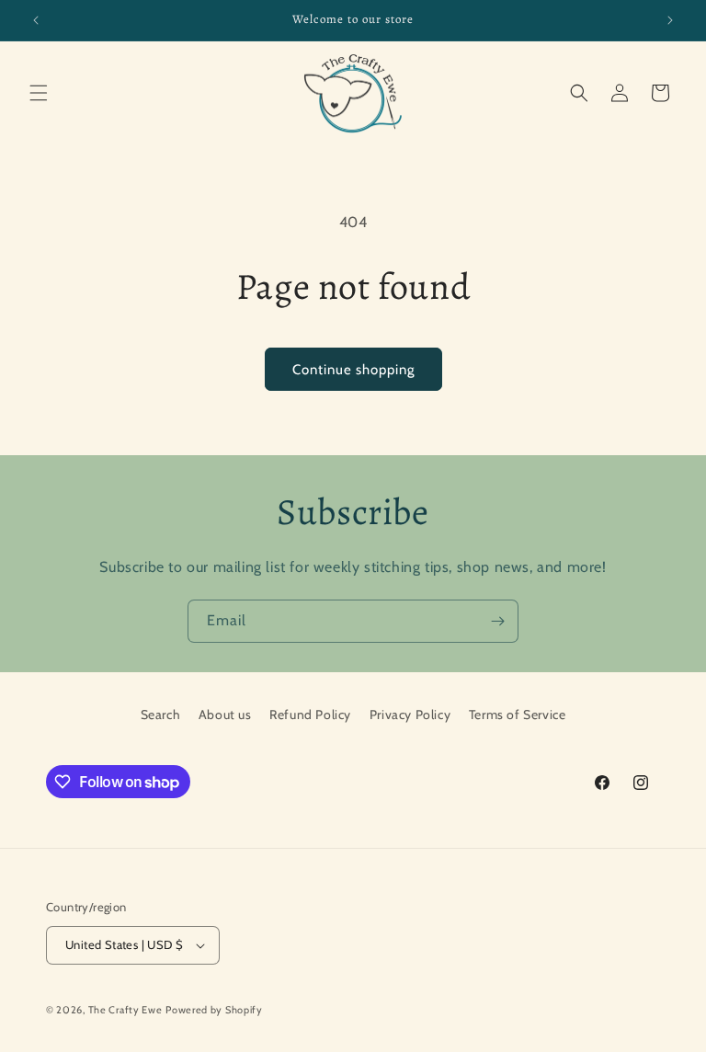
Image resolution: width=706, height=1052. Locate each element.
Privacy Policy (410, 714)
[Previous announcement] (36, 20)
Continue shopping (353, 369)
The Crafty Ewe (125, 1009)
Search (161, 714)
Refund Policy (310, 714)
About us (225, 714)
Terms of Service (517, 714)
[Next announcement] (670, 20)
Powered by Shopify (214, 1009)
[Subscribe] (497, 621)
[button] (38, 93)
